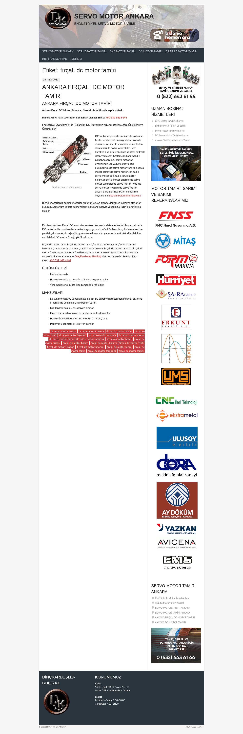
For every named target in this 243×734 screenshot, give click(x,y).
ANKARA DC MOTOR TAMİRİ (170, 622)
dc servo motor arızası (63, 331)
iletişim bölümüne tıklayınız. (125, 195)
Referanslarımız (54, 58)
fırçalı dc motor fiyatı (131, 343)
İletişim (76, 58)
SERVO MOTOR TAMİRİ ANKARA (172, 613)
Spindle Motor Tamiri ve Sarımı (170, 126)
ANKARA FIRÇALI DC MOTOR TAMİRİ (175, 618)
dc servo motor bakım (91, 331)
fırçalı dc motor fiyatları (60, 347)
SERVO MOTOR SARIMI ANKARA (172, 608)
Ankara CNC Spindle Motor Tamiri (172, 140)
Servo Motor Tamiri (91, 51)
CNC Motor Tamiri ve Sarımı (169, 121)
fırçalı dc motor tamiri (131, 351)
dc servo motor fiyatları (72, 335)
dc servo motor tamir (61, 339)
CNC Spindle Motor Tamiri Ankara (172, 598)
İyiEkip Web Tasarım (195, 727)
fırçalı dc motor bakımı (104, 343)
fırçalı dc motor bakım (75, 343)
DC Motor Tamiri (150, 51)
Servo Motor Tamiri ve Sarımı (169, 131)
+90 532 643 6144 (116, 117)
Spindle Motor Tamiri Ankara (169, 603)
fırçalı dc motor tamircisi (102, 351)
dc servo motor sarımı (131, 335)
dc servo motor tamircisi (90, 339)
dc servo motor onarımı (102, 335)
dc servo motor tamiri (119, 339)
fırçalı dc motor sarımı (119, 347)
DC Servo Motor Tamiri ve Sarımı (171, 136)
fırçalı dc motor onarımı (90, 347)
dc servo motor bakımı (119, 331)
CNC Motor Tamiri (122, 51)
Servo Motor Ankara (114, 16)
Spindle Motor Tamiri (181, 51)
